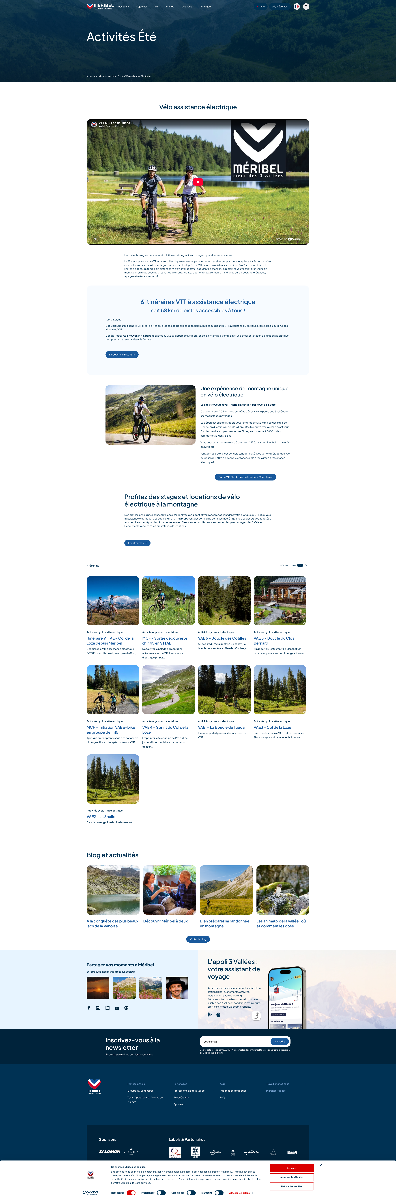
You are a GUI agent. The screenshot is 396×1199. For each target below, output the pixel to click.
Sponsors (179, 1104)
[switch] (161, 1192)
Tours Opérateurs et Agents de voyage (145, 1099)
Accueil (90, 76)
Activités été (101, 76)
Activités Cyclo (116, 76)
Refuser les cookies (291, 1186)
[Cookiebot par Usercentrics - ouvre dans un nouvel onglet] (90, 1193)
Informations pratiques (233, 1090)
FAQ (222, 1097)
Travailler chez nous (277, 1083)
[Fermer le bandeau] (321, 1165)
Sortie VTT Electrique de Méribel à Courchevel (246, 477)
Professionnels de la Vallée (189, 1090)
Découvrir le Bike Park (122, 354)
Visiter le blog (198, 939)
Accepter (292, 1168)
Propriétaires (181, 1097)
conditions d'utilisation (279, 1050)
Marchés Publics (276, 1090)
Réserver (282, 6)
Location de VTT (137, 543)
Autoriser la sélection (291, 1177)
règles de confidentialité (250, 1050)
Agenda (169, 6)
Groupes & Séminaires (140, 1090)
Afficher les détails (239, 1193)
